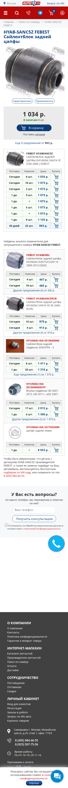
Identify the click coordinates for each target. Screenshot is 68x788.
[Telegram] (40, 14)
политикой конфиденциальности (42, 528)
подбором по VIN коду (17, 472)
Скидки (11, 691)
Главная (9, 22)
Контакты (13, 632)
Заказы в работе (17, 712)
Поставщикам (15, 683)
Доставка (13, 670)
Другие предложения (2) (34, 419)
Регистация (14, 708)
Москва (11, 3)
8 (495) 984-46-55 (26, 740)
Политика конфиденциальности (27, 636)
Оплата (12, 666)
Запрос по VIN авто (19, 716)
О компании (14, 628)
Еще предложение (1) (34, 374)
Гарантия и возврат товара (24, 640)
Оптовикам (14, 687)
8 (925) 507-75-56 (26, 744)
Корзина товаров (18, 720)
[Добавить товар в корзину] (56, 176)
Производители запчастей (24, 657)
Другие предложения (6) (34, 290)
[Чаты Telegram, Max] (57, 776)
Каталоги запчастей (19, 653)
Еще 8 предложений (34, 143)
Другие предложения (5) (34, 332)
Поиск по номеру (17, 662)
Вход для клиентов (18, 704)
